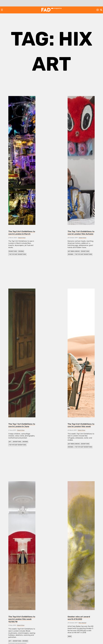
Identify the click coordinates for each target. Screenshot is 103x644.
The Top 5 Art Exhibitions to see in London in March (21, 232)
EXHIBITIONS (13, 251)
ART (10, 441)
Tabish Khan (22, 237)
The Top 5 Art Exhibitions (17, 254)
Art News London (73, 251)
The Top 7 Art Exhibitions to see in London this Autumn (81, 232)
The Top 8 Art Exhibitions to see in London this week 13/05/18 (21, 619)
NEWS (69, 636)
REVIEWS (21, 251)
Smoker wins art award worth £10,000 (79, 617)
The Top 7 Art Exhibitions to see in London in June (21, 425)
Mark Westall (82, 623)
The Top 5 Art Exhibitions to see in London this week (81, 425)
